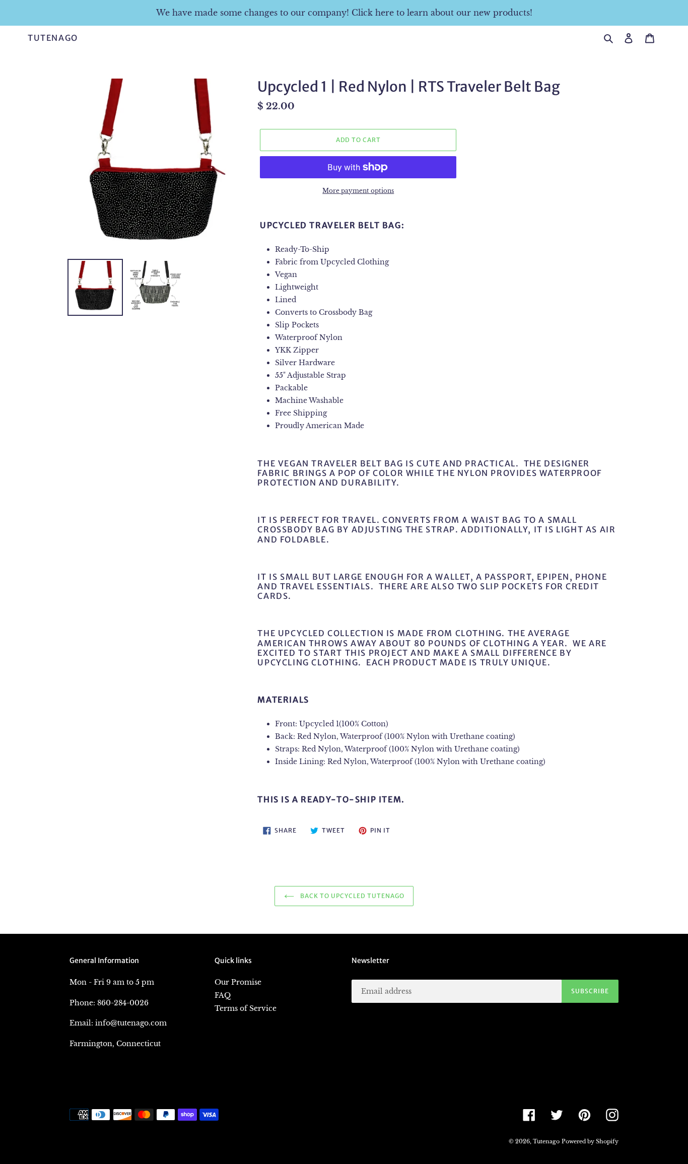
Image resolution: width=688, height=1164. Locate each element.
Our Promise (238, 982)
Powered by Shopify (590, 1141)
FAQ (223, 995)
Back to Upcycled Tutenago (351, 896)
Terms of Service (246, 1008)
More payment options (358, 190)
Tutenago (53, 38)
